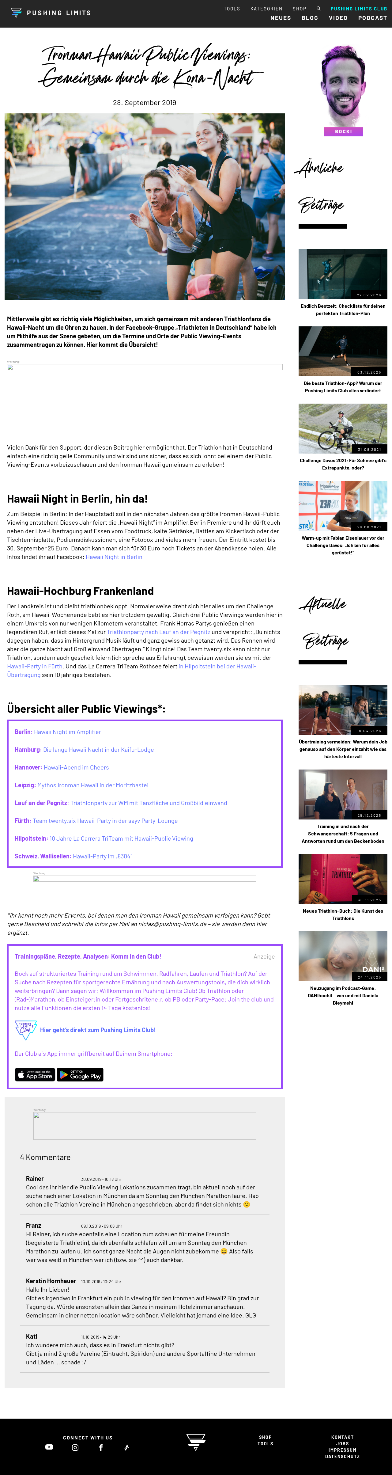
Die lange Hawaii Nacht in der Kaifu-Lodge (98, 749)
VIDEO (338, 17)
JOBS (342, 1443)
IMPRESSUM (343, 1450)
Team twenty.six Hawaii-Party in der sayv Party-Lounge (105, 820)
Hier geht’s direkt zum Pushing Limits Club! (98, 1029)
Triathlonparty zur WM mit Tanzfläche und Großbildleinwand (148, 802)
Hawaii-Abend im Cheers (76, 767)
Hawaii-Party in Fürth (34, 666)
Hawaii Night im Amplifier (67, 731)
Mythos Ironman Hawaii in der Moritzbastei (93, 785)
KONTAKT (342, 1437)
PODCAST (372, 17)
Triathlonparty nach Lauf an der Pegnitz (158, 631)
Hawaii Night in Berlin (114, 556)
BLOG (310, 17)
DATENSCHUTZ (342, 1456)
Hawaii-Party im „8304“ (102, 856)
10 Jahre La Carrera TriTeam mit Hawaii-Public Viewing (121, 838)
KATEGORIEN (267, 8)
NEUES (280, 17)
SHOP (300, 8)
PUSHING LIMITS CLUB (359, 8)
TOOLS (232, 8)
